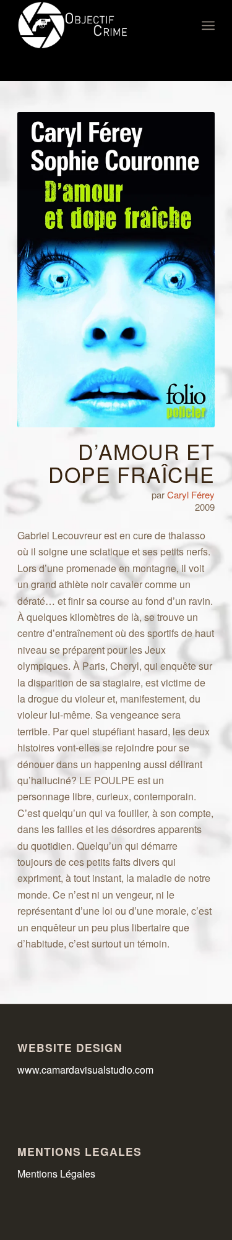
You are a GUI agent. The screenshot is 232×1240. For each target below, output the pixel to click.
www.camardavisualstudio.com (86, 1070)
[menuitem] (208, 25)
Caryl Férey (191, 494)
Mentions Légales (56, 1173)
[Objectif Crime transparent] (96, 25)
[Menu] (208, 25)
